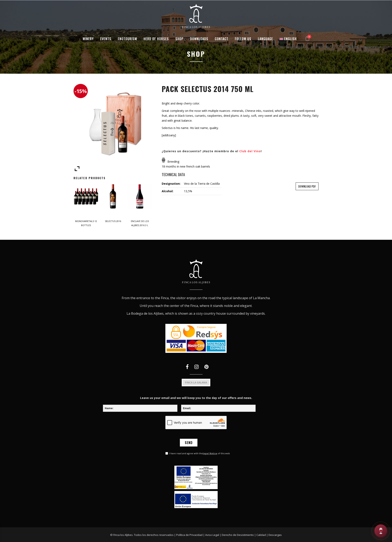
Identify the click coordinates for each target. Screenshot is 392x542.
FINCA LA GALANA (196, 382)
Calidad (261, 535)
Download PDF (307, 186)
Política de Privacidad (189, 535)
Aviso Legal (212, 535)
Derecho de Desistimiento (238, 535)
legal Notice (210, 453)
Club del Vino (250, 151)
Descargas (275, 535)
